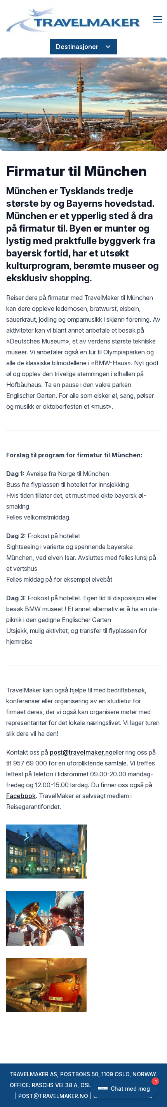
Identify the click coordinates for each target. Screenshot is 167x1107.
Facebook (21, 796)
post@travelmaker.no (81, 752)
